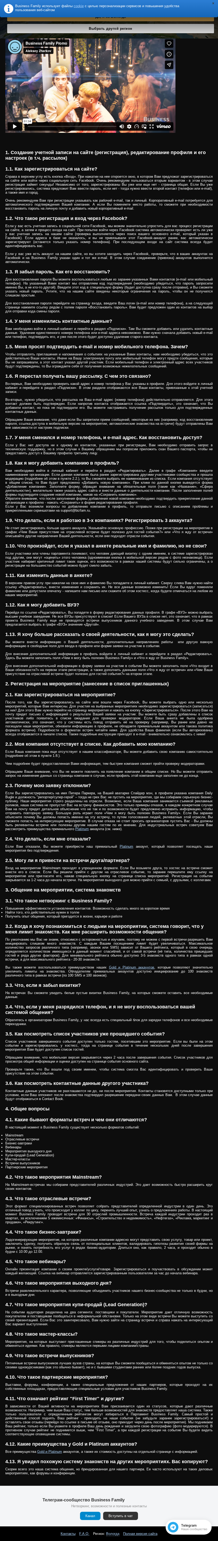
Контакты (68, 1534)
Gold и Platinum (49, 1452)
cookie (79, 6)
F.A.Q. (84, 1534)
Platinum (82, 829)
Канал (90, 1516)
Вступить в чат (120, 1516)
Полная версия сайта (140, 1534)
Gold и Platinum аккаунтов (131, 967)
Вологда (112, 1534)
